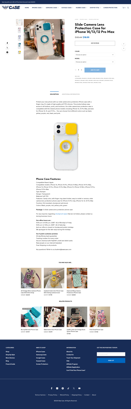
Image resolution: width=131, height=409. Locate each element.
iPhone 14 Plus (109, 80)
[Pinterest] (7, 52)
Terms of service (40, 395)
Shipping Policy (77, 395)
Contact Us (70, 354)
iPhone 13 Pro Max (94, 80)
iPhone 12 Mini (91, 78)
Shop (7, 351)
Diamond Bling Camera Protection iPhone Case (74, 292)
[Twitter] (7, 47)
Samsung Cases (51, 7)
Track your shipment (73, 358)
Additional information (71, 94)
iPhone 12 (84, 78)
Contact (86, 395)
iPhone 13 (77, 80)
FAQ (67, 361)
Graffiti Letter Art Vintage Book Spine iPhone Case (76, 330)
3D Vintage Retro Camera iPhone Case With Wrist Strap (31, 292)
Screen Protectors (110, 7)
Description (54, 94)
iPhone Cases (37, 7)
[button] (124, 8)
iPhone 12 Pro (99, 78)
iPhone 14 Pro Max (94, 19)
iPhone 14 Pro (78, 82)
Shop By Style (94, 7)
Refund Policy (64, 395)
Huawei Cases (81, 7)
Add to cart (95, 70)
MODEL (77, 58)
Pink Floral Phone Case (96, 329)
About (94, 395)
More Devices (10, 358)
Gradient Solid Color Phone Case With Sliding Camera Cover (53, 292)
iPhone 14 (101, 80)
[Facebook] (7, 43)
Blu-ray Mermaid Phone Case (29, 329)
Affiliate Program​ (72, 364)
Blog (7, 361)
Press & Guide (10, 364)
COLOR (77, 51)
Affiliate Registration (73, 367)
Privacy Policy (52, 395)
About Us (69, 351)
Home (27, 7)
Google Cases (66, 7)
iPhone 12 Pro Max (109, 78)
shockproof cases (61, 214)
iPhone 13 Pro (84, 80)
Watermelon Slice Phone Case (53, 329)
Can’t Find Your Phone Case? (75, 370)
